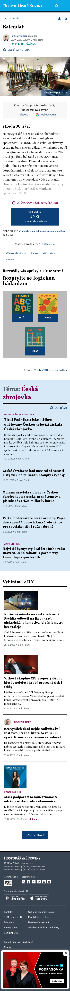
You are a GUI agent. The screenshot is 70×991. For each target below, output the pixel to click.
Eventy (7, 947)
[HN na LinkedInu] (39, 881)
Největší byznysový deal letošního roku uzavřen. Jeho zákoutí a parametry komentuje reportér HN (34, 553)
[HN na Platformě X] (23, 881)
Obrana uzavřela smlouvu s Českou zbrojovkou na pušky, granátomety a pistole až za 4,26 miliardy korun (31, 496)
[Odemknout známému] (65, 18)
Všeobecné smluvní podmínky (43, 928)
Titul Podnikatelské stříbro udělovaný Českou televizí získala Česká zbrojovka (33, 424)
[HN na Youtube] (49, 881)
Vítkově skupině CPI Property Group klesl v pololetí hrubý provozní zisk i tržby (33, 682)
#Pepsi (10, 259)
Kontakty (8, 912)
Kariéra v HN (10, 928)
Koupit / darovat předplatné (18, 942)
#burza (35, 253)
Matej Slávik (57, 93)
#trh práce (49, 253)
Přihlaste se (48, 244)
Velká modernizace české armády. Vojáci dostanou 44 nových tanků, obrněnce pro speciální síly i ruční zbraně (35, 522)
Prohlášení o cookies (38, 917)
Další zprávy (35, 834)
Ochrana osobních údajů (41, 912)
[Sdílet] (59, 18)
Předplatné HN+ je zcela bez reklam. (50, 370)
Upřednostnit (48, 115)
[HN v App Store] (39, 898)
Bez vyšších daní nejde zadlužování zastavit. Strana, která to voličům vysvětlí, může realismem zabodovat (32, 733)
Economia (9, 922)
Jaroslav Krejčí (19, 35)
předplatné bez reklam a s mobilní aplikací (42, 230)
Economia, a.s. (25, 863)
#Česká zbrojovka (16, 253)
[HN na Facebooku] (28, 881)
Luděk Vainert (22, 722)
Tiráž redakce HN (13, 917)
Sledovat (25, 115)
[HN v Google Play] (15, 898)
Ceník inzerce (11, 933)
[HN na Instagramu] (34, 881)
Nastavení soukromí (38, 922)
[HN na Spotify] (44, 881)
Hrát (22, 317)
